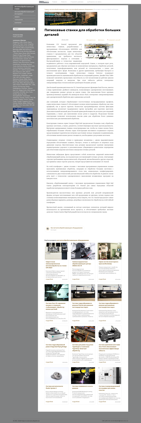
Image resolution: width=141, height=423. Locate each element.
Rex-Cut (15, 90)
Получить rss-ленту (95, 2)
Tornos (26, 99)
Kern (14, 72)
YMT (30, 105)
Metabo (15, 81)
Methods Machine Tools (25, 81)
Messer (30, 79)
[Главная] (44, 1)
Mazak (21, 79)
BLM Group (20, 51)
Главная (54, 2)
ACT (14, 47)
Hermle (25, 66)
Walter (20, 103)
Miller (21, 83)
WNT (32, 103)
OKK (33, 84)
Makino (28, 77)
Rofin (25, 90)
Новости (64, 2)
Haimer (32, 62)
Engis (28, 55)
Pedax (27, 86)
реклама (20, 36)
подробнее (49, 279)
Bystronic (32, 51)
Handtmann (16, 64)
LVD (20, 77)
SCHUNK (22, 92)
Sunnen (22, 97)
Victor (30, 101)
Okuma (15, 86)
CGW (20, 42)
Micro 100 (16, 83)
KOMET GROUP (26, 73)
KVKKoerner (16, 75)
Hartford (19, 66)
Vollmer (15, 103)
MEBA (25, 79)
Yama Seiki (25, 105)
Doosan (32, 53)
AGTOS (18, 47)
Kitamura (19, 72)
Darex (24, 53)
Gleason (15, 62)
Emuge (24, 55)
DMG (28, 53)
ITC (20, 70)
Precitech (24, 88)
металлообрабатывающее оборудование (81, 9)
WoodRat (16, 105)
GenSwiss (16, 60)
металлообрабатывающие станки (59, 9)
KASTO (24, 70)
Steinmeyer (26, 96)
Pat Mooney (21, 86)
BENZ (20, 49)
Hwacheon (20, 68)
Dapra (30, 42)
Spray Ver (20, 94)
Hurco (15, 68)
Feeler (15, 36)
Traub (14, 101)
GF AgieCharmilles (25, 60)
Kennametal (30, 70)
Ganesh (26, 59)
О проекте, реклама (77, 2)
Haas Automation (24, 62)
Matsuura (16, 79)
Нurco (19, 107)
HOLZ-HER (31, 66)
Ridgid (21, 90)
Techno (27, 97)
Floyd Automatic (18, 59)
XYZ (20, 105)
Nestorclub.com (124, 420)
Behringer (16, 49)
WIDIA (29, 103)
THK (31, 97)
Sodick (15, 94)
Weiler (25, 103)
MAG (23, 77)
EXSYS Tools (22, 57)
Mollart (18, 84)
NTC (30, 84)
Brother (26, 51)
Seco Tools (23, 44)
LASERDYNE (24, 75)
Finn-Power (30, 57)
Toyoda (31, 99)
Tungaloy (30, 44)
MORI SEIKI (24, 84)
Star (25, 94)
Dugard (15, 55)
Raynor (30, 88)
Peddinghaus (17, 88)
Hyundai (15, 70)
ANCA (23, 47)
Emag (19, 55)
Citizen (25, 42)
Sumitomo (16, 97)
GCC (30, 59)
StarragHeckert (17, 96)
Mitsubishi (27, 83)
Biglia (14, 51)
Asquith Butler (29, 47)
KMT (24, 72)
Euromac (15, 57)
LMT (18, 44)
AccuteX (30, 46)
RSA (28, 90)
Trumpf (19, 101)
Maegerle (16, 42)
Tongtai (20, 99)
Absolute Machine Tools (20, 46)
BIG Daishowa (27, 49)
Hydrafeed (27, 68)
